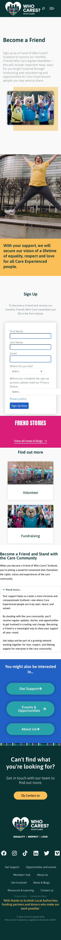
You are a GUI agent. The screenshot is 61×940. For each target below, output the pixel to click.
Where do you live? (21, 366)
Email (13, 353)
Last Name (16, 342)
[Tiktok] (25, 853)
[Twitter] (47, 853)
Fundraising (30, 536)
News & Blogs (41, 882)
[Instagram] (14, 853)
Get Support (12, 867)
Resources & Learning (21, 890)
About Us (42, 874)
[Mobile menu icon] (52, 8)
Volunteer (30, 492)
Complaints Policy (38, 896)
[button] (30, 589)
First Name (16, 331)
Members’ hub (21, 874)
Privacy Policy (20, 896)
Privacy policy (18, 398)
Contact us (47, 890)
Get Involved (19, 882)
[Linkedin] (36, 853)
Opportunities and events (41, 867)
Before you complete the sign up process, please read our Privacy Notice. (29, 382)
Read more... (13, 589)
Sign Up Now (19, 405)
